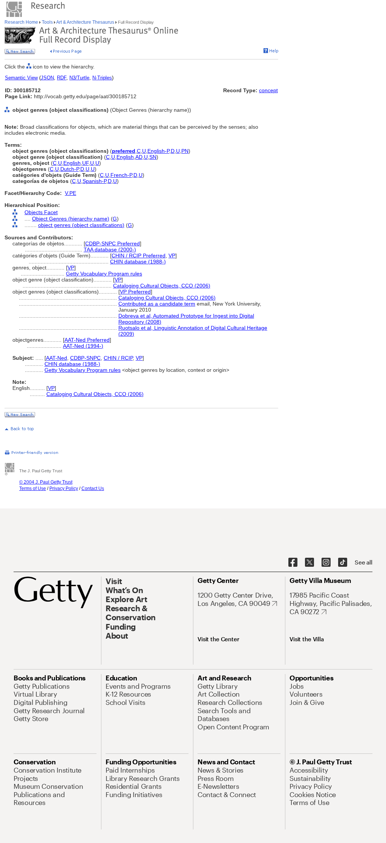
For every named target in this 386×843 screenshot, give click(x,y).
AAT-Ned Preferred (87, 340)
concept (268, 90)
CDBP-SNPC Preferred (112, 243)
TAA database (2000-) (110, 250)
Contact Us (92, 488)
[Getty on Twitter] (309, 562)
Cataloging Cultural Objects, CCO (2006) (161, 286)
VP (171, 256)
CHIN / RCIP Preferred (138, 256)
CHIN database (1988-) (138, 262)
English (125, 157)
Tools (47, 22)
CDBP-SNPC (85, 358)
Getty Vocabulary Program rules (104, 274)
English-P (158, 151)
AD (138, 157)
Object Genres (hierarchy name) (70, 219)
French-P (121, 175)
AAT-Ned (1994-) (83, 346)
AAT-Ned (56, 358)
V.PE (70, 193)
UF (85, 163)
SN (152, 157)
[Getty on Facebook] (292, 562)
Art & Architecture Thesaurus (85, 22)
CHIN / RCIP (118, 358)
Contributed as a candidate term (156, 304)
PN (184, 151)
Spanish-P (94, 181)
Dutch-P (69, 169)
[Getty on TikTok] (342, 562)
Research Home (22, 22)
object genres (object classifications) (81, 225)
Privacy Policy (63, 488)
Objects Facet (41, 212)
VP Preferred (135, 292)
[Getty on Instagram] (326, 562)
